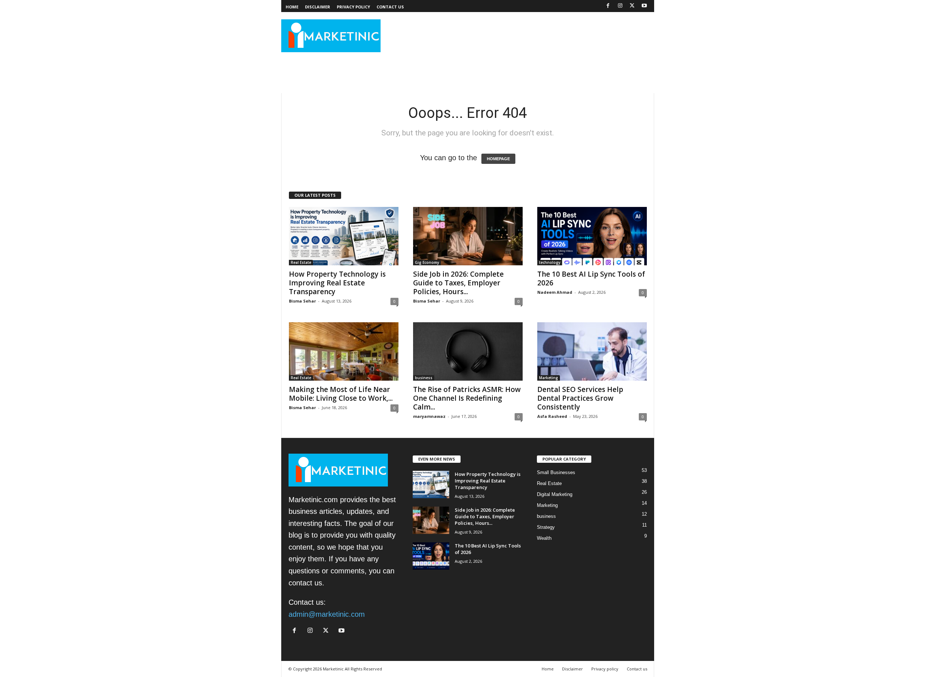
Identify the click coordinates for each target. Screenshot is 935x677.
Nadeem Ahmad (554, 292)
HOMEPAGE (498, 159)
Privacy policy (353, 6)
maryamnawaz (429, 416)
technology (549, 262)
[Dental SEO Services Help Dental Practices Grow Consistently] (592, 351)
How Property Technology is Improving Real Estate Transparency (337, 282)
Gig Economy (427, 262)
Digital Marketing (554, 494)
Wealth (544, 538)
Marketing (548, 377)
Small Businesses (556, 472)
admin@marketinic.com (327, 614)
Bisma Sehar (302, 301)
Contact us (390, 6)
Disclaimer (317, 6)
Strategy (546, 527)
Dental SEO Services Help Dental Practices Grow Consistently (580, 398)
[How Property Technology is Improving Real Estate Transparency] (343, 236)
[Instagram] (620, 5)
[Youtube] (644, 5)
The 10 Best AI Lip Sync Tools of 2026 (591, 278)
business (423, 377)
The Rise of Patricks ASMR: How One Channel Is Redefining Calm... (467, 398)
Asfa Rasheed (552, 416)
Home (292, 6)
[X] (632, 5)
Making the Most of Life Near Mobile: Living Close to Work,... (341, 394)
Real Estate (301, 262)
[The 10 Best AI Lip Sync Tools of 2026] (592, 236)
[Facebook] (608, 5)
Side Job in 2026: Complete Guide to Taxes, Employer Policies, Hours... (458, 282)
